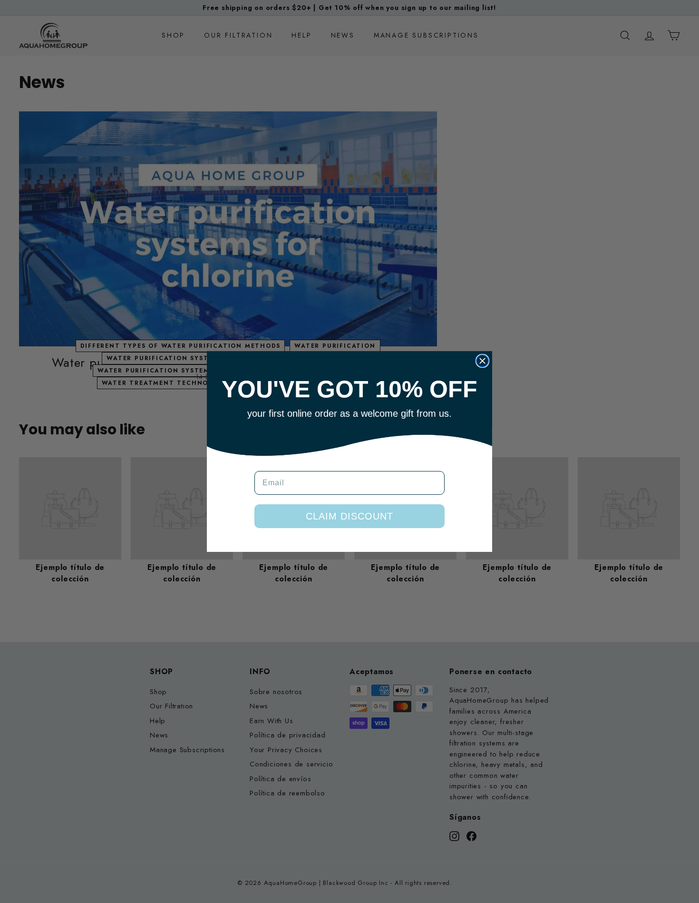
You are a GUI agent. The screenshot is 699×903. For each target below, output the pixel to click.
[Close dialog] (482, 361)
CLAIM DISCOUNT (349, 516)
